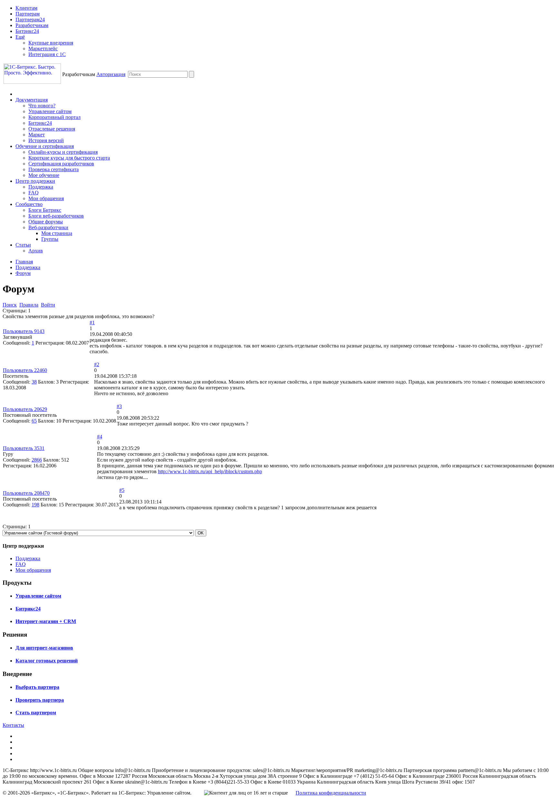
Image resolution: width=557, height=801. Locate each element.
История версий (46, 140)
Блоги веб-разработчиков (56, 216)
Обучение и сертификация (44, 146)
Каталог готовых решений (46, 660)
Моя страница (56, 233)
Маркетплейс (43, 48)
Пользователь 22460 (25, 370)
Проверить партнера (39, 700)
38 (34, 382)
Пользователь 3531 (23, 448)
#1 (92, 322)
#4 (99, 436)
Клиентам (26, 8)
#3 (119, 406)
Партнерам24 (30, 19)
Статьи (23, 245)
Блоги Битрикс (44, 210)
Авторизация (110, 74)
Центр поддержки (35, 181)
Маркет (36, 134)
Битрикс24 (27, 31)
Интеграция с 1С (47, 54)
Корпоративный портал (54, 117)
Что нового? (41, 105)
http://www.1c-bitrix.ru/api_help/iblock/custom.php (210, 471)
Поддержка (40, 187)
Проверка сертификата (53, 169)
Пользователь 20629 (25, 409)
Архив (35, 250)
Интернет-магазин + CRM (45, 621)
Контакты (13, 725)
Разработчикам (31, 25)
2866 (37, 460)
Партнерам (27, 13)
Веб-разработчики (48, 227)
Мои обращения (46, 198)
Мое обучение (43, 175)
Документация (31, 100)
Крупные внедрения (50, 42)
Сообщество (29, 204)
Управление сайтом (50, 111)
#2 (96, 364)
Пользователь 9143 (23, 331)
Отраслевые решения (51, 129)
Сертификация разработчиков (61, 163)
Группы (49, 239)
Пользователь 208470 (26, 493)
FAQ (33, 192)
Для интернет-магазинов (44, 647)
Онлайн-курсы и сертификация (63, 152)
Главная (24, 261)
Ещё (20, 37)
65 (34, 421)
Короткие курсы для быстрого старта (69, 158)
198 (35, 504)
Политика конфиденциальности (331, 793)
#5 (121, 490)
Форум (23, 273)
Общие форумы (45, 221)
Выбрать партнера (37, 687)
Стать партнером (35, 712)
